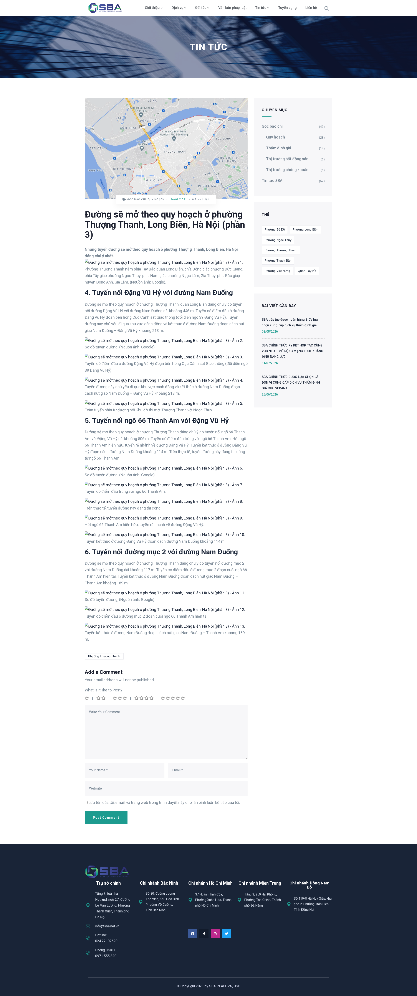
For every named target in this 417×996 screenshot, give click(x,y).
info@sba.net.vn (107, 926)
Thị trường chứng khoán (287, 169)
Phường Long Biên (305, 229)
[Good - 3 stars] (120, 698)
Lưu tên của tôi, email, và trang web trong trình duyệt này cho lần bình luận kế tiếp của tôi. (164, 802)
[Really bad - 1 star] (87, 698)
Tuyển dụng (287, 8)
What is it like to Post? (103, 690)
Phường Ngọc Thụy (278, 240)
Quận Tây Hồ (307, 270)
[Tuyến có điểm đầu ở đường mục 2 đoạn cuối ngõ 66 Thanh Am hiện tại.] (165, 609)
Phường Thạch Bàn (278, 260)
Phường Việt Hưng (277, 270)
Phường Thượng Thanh (104, 656)
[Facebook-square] (192, 933)
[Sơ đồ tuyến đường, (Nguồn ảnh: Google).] (165, 593)
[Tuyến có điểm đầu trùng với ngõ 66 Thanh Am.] (164, 485)
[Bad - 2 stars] (101, 698)
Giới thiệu (152, 8)
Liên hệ (311, 8)
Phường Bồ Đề (275, 229)
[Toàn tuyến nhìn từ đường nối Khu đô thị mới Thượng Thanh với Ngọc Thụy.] (164, 403)
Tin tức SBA (272, 180)
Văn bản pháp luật (232, 8)
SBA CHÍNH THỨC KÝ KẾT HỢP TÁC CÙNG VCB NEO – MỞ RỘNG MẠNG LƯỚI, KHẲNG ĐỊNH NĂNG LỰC (292, 351)
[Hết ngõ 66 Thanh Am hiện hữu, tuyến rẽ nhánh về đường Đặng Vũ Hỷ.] (164, 518)
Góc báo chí (136, 199)
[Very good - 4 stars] (144, 698)
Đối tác (200, 8)
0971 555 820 (105, 956)
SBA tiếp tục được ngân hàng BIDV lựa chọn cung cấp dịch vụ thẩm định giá (290, 322)
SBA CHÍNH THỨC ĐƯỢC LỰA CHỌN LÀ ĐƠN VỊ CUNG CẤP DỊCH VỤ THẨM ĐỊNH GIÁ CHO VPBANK (291, 382)
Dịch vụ (177, 8)
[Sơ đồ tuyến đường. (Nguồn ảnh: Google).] (164, 340)
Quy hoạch (156, 199)
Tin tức (260, 8)
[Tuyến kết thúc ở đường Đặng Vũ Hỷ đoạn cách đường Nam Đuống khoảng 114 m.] (165, 534)
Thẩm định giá (278, 148)
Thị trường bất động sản (287, 159)
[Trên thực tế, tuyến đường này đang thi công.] (164, 501)
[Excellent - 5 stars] (173, 698)
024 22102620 (106, 941)
